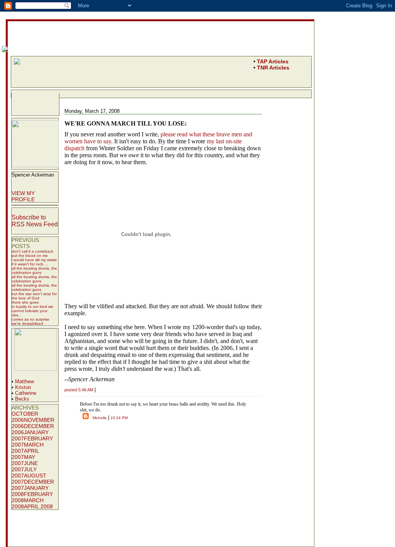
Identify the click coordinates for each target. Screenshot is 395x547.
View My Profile (23, 196)
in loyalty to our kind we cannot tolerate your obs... (32, 310)
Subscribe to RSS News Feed (35, 221)
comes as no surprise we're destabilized (30, 321)
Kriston (23, 387)
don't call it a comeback (32, 251)
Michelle (100, 418)
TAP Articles (273, 61)
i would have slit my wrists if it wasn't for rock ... (34, 262)
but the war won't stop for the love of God (34, 296)
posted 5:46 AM (78, 389)
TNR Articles (273, 68)
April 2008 (38, 506)
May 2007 (23, 460)
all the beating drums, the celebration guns (34, 270)
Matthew (24, 381)
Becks (22, 399)
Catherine (25, 393)
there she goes (25, 302)
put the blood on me (30, 255)
